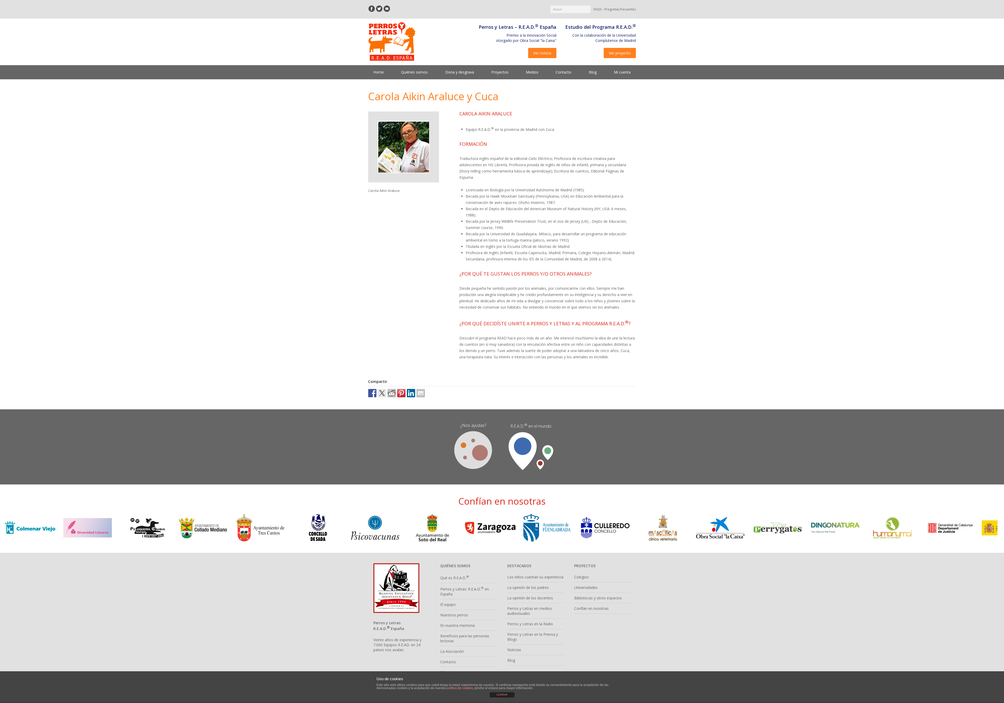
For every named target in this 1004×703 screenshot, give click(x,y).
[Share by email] (421, 393)
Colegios (581, 576)
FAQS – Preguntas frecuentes (615, 9)
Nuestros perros (454, 614)
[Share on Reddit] (391, 393)
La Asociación (452, 651)
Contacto (563, 72)
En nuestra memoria (457, 625)
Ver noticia (542, 53)
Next (992, 528)
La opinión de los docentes (530, 597)
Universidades (586, 587)
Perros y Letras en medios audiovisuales (529, 611)
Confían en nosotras (591, 608)
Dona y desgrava (459, 72)
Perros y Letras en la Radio (530, 623)
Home (378, 72)
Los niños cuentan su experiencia (535, 576)
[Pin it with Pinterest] (401, 393)
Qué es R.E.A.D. (454, 577)
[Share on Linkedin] (411, 393)
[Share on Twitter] (382, 393)
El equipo (448, 604)
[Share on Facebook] (372, 393)
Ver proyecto (620, 53)
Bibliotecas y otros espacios (598, 597)
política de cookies (460, 688)
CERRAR (502, 694)
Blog (593, 72)
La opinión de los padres (528, 587)
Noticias (514, 649)
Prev (12, 528)
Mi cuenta (622, 72)
